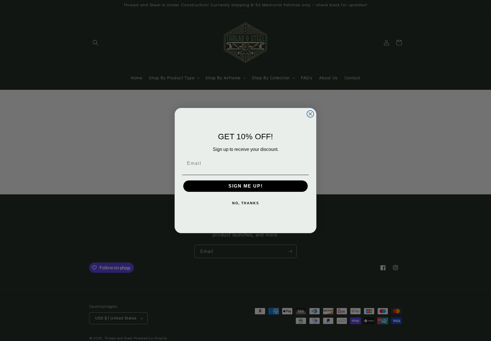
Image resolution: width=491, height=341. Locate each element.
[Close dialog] (310, 114)
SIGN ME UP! (245, 186)
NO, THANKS (245, 203)
